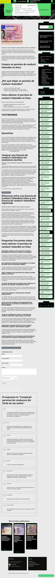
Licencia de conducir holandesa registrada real (45, 219)
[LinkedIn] (46, 305)
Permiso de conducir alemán (45, 266)
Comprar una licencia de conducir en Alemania (46, 158)
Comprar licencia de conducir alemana (45, 145)
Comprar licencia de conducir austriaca (45, 141)
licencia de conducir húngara (45, 275)
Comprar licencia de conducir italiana (45, 150)
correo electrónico (6, 358)
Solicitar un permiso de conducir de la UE (45, 296)
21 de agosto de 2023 (11, 423)
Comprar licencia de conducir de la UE (45, 167)
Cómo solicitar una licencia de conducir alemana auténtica (45, 194)
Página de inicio (45, 77)
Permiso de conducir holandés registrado (45, 249)
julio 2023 (43, 91)
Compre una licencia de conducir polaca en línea (45, 47)
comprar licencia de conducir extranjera (45, 163)
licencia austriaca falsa (45, 198)
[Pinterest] (6, 1)
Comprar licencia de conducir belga (45, 128)
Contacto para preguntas (44, 9)
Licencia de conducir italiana (45, 270)
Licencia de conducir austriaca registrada (45, 253)
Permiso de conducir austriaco (45, 257)
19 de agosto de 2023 (11, 409)
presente (4, 382)
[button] (46, 576)
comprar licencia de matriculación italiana (45, 137)
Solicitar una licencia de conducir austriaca (46, 115)
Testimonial (44, 81)
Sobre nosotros (45, 76)
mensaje (4, 367)
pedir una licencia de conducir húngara (45, 119)
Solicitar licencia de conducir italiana (45, 106)
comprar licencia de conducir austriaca (45, 124)
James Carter (9, 408)
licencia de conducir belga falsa (45, 202)
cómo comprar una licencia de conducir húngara (45, 189)
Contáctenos (44, 74)
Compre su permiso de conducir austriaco (10, 387)
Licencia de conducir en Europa (46, 292)
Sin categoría (43, 61)
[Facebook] (1, 1)
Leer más (5, 549)
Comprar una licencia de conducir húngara (46, 154)
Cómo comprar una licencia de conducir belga (45, 178)
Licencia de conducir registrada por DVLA (45, 214)
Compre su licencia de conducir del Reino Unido (11, 390)
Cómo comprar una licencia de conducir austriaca (45, 172)
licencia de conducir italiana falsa (45, 279)
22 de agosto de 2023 (11, 450)
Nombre (3, 354)
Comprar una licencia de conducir (8, 11)
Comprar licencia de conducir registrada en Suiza (46, 41)
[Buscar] (51, 27)
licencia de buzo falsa (45, 210)
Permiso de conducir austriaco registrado (45, 236)
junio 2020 (43, 93)
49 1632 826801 (13, 564)
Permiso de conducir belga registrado (45, 240)
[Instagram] (9, 1)
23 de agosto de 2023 (11, 462)
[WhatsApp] (48, 305)
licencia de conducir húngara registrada (45, 224)
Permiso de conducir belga (45, 262)
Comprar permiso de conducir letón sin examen (46, 36)
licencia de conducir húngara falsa (45, 228)
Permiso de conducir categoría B (45, 244)
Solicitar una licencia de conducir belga (46, 111)
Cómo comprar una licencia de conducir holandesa (45, 183)
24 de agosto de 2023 (11, 484)
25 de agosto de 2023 (11, 496)
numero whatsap (5, 363)
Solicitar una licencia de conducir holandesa (46, 102)
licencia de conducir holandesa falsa (45, 207)
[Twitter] (4, 1)
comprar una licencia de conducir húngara (46, 132)
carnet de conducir (45, 232)
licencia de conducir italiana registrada (45, 283)
